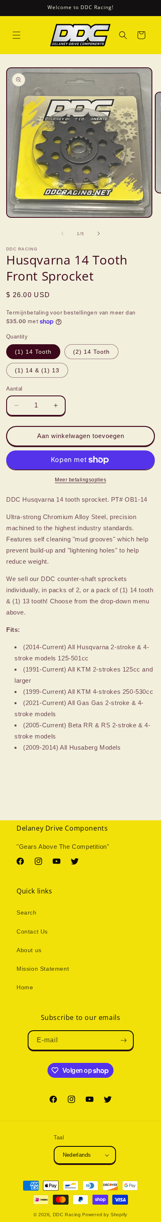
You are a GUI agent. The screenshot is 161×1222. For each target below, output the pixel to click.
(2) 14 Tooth (91, 351)
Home (25, 987)
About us (29, 950)
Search (27, 912)
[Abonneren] (124, 1040)
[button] (16, 35)
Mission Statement (43, 968)
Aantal (14, 389)
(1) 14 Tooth (33, 351)
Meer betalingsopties (80, 480)
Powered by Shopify (105, 1214)
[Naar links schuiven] (62, 233)
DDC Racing (67, 1214)
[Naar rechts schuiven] (99, 233)
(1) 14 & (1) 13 (37, 370)
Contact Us (32, 931)
